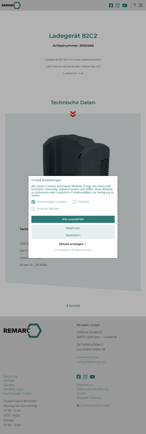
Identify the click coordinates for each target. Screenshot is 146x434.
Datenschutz (82, 250)
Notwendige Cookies (51, 201)
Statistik (83, 201)
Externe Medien (48, 208)
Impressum (63, 250)
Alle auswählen (73, 219)
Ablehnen (73, 228)
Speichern (73, 235)
